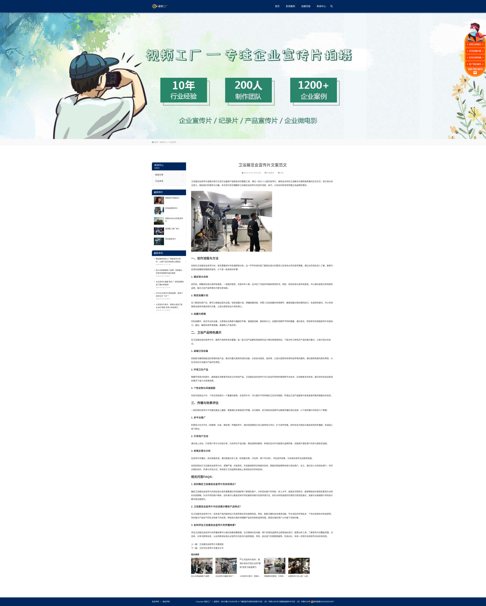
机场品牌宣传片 (171, 208)
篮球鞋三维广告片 (172, 229)
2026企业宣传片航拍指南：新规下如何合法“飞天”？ (169, 294)
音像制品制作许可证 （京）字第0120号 (294, 602)
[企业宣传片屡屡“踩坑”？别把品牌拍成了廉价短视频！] (226, 566)
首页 (277, 6)
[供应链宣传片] (159, 241)
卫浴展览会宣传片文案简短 (211, 544)
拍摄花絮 (305, 6)
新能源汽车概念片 (172, 198)
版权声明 (166, 602)
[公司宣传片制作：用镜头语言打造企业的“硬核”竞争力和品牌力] (250, 566)
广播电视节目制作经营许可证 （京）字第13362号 (259, 602)
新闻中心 (321, 6)
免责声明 (155, 602)
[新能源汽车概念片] (159, 200)
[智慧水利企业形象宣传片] (159, 221)
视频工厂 (164, 6)
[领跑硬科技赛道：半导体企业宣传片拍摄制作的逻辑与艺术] (274, 566)
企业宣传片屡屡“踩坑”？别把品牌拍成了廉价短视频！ (170, 283)
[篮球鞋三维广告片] (159, 231)
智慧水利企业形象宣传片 (174, 219)
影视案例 (290, 6)
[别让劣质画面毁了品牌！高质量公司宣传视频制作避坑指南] (201, 566)
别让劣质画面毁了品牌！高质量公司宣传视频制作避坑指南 (169, 271)
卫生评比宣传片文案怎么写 (211, 548)
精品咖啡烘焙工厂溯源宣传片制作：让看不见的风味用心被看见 (168, 260)
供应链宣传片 (170, 239)
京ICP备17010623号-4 (230, 602)
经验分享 (159, 175)
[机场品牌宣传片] (159, 210)
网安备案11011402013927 (323, 602)
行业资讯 (172, 142)
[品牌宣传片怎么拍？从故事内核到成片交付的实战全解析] (299, 566)
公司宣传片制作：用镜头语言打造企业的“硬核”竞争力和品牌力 (169, 305)
